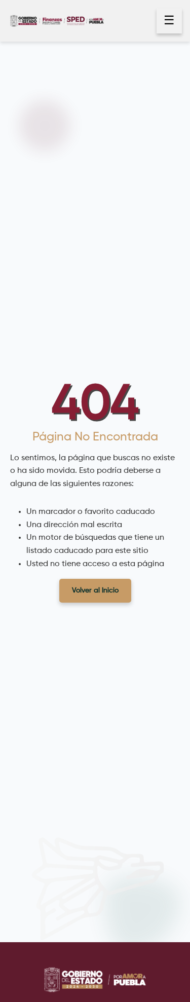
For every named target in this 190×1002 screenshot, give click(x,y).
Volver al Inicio (95, 590)
